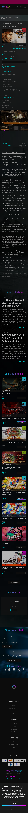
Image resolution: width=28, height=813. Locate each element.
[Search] (25, 12)
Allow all (14, 803)
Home (2, 17)
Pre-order (20, 398)
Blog (14, 741)
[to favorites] (25, 45)
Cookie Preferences (14, 714)
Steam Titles (14, 732)
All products (9, 17)
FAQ (14, 747)
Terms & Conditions (12, 642)
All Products (14, 723)
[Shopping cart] (21, 6)
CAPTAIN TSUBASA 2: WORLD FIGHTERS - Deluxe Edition (14, 493)
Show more (14, 582)
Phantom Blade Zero (7, 394)
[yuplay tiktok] (9, 669)
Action (16, 17)
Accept (11, 642)
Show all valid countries (14, 61)
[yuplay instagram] (14, 669)
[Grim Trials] (14, 534)
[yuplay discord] (5, 669)
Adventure (10, 98)
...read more (22, 327)
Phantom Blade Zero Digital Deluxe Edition (14, 418)
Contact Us (14, 750)
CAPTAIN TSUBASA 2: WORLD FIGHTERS (14, 519)
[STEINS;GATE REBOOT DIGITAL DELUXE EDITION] (14, 558)
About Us (14, 705)
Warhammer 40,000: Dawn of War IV (12, 443)
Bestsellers (14, 726)
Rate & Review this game (9, 26)
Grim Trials (5, 543)
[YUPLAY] (6, 7)
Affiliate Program (14, 744)
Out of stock (20, 45)
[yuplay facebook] (23, 669)
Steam (6, 54)
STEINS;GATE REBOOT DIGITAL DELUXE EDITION (13, 568)
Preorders (14, 729)
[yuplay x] (18, 669)
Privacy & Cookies (14, 711)
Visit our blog (14, 661)
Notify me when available (19, 48)
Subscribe (7, 646)
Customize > (14, 809)
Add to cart (20, 547)
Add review (14, 609)
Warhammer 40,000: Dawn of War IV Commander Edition (12, 467)
